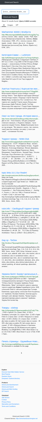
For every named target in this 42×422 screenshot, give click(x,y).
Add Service (5, 397)
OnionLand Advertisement (10, 385)
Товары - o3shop (10, 308)
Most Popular (6, 374)
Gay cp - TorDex (9, 240)
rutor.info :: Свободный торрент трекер (20, 208)
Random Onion (6, 376)
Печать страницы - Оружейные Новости (21, 341)
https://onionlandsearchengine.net (26, 418)
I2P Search (5, 391)
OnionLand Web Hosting (9, 389)
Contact (4, 399)
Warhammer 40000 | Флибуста (16, 32)
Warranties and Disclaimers (10, 404)
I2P (17, 25)
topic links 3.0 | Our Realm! (14, 173)
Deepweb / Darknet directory (11, 378)
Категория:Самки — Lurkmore (16, 55)
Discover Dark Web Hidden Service (13, 372)
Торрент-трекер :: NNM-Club (15, 139)
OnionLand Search (12, 2)
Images (10, 25)
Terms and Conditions (9, 406)
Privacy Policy (6, 402)
